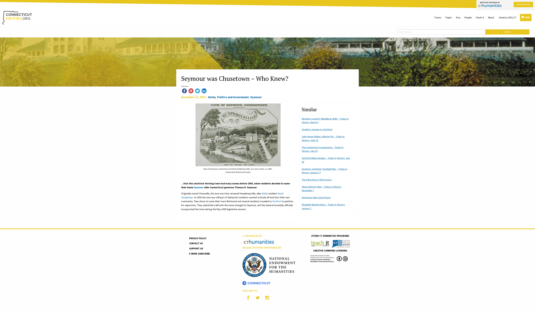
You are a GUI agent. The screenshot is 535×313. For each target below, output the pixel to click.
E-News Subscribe (199, 253)
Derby (212, 97)
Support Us (196, 248)
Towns (437, 17)
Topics (448, 17)
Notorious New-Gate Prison (316, 197)
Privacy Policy (197, 238)
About (491, 17)
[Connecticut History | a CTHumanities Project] (17, 17)
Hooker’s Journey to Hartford (317, 129)
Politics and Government (233, 97)
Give (527, 17)
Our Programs (523, 4)
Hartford (276, 201)
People (468, 17)
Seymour (256, 97)
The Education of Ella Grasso (317, 179)
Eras (458, 17)
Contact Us (196, 243)
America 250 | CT (507, 17)
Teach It (480, 17)
